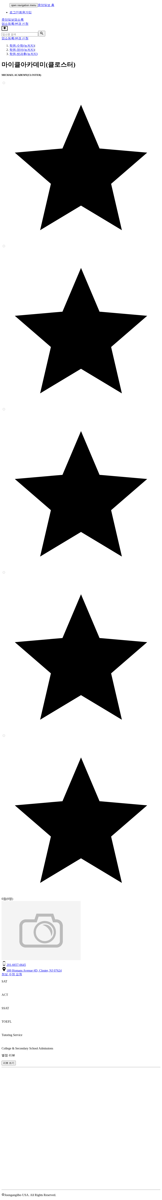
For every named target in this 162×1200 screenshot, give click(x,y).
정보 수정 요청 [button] (12, 974)
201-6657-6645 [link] (16, 964)
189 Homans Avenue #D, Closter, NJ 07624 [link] (34, 970)
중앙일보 (13, 19)
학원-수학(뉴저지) (22, 45)
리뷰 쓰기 (8, 1062)
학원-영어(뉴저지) (22, 49)
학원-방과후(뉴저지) (23, 54)
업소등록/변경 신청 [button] (15, 23)
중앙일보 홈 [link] (46, 5)
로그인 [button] (14, 12)
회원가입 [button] (25, 12)
